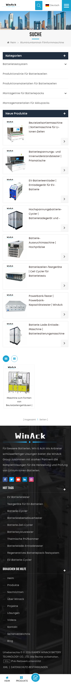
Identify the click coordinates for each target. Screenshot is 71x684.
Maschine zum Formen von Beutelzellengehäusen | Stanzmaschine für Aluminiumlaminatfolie (19, 402)
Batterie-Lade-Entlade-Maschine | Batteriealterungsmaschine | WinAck (46, 330)
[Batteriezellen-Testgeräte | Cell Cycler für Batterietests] (15, 276)
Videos (11, 620)
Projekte (12, 606)
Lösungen (13, 613)
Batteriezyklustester (20, 532)
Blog (10, 641)
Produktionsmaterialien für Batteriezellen (30, 84)
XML (5, 667)
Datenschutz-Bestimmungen (29, 667)
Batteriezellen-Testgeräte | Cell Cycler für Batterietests (45, 271)
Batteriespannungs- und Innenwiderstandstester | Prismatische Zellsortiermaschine (45, 157)
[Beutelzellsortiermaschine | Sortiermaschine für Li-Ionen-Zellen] (15, 132)
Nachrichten (15, 592)
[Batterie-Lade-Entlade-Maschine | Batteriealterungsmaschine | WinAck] (15, 334)
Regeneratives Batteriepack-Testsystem (33, 553)
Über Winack (15, 599)
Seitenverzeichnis (18, 634)
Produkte (13, 585)
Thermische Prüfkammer (23, 539)
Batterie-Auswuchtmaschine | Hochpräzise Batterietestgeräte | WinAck (42, 243)
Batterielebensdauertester (24, 518)
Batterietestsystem (15, 64)
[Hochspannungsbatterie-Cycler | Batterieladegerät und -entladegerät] (15, 218)
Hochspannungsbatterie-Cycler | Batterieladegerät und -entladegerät (45, 214)
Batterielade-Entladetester (25, 546)
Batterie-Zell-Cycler (20, 525)
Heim (13, 43)
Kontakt (12, 627)
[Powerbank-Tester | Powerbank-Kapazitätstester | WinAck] (15, 305)
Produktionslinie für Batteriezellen (25, 74)
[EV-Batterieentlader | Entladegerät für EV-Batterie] (15, 190)
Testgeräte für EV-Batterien (25, 504)
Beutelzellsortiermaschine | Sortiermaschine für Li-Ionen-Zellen (45, 127)
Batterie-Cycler (17, 511)
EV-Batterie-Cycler (19, 560)
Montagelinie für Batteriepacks (23, 93)
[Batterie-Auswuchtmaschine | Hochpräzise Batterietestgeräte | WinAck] (15, 247)
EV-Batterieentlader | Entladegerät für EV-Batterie (42, 185)
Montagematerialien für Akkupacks (26, 103)
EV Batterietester (18, 497)
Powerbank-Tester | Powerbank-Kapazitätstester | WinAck (46, 300)
